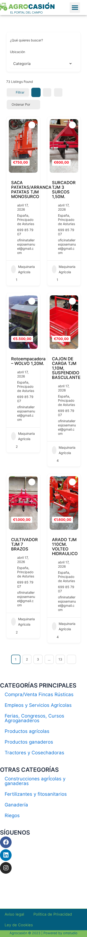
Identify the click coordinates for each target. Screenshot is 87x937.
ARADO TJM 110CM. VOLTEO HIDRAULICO (65, 546)
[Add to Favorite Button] (31, 124)
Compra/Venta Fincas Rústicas (39, 694)
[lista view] (47, 92)
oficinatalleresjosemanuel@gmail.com (67, 246)
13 (60, 659)
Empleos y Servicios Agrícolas (38, 705)
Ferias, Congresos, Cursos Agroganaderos (34, 718)
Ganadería (16, 805)
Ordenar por (21, 104)
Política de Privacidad (52, 914)
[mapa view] (58, 92)
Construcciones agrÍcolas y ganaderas (35, 781)
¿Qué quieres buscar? (26, 40)
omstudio (70, 933)
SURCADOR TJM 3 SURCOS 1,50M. (64, 189)
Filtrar (20, 92)
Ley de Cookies (19, 925)
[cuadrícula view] (36, 92)
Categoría (17, 63)
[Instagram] (6, 868)
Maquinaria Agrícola (26, 269)
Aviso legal (14, 914)
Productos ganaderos (29, 742)
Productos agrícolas (27, 731)
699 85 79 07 (25, 232)
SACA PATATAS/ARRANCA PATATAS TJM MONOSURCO (31, 189)
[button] (75, 7)
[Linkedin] (6, 855)
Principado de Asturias (25, 222)
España (22, 215)
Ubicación (17, 52)
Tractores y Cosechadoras (34, 752)
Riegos (12, 815)
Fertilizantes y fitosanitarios (36, 794)
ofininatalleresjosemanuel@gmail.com (26, 246)
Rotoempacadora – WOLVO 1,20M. (28, 361)
